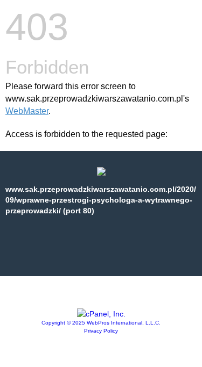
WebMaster (26, 111)
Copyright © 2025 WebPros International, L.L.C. (101, 323)
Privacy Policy (101, 331)
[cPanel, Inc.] (101, 314)
